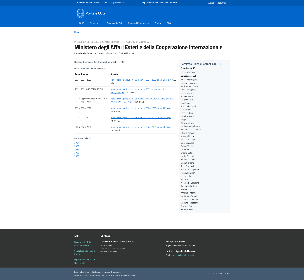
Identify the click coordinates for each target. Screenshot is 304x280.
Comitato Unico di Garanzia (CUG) (201, 64)
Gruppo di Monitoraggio (138, 23)
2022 (76, 146)
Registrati (221, 2)
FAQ (169, 23)
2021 (76, 142)
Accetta (213, 273)
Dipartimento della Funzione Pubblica (82, 243)
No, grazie (224, 273)
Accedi (211, 2)
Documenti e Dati (114, 23)
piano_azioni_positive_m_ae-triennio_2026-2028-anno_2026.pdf (141, 127)
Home (76, 31)
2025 (76, 152)
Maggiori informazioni (129, 275)
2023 (76, 149)
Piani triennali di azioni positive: (89, 68)
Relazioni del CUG (82, 138)
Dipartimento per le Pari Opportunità (84, 261)
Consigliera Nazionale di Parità (84, 252)
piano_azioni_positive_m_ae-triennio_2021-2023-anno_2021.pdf (141, 79)
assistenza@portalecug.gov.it (182, 255)
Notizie (158, 23)
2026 (76, 156)
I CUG (81, 23)
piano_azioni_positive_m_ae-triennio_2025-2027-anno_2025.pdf (141, 117)
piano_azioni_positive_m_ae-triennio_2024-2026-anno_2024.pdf (141, 108)
